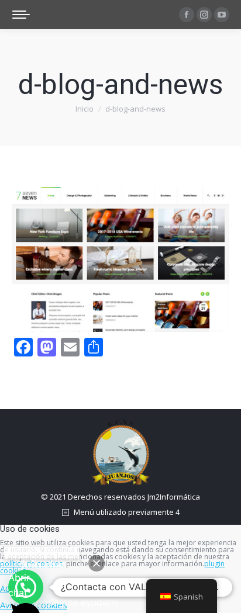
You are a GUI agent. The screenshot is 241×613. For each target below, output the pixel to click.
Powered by (41, 553)
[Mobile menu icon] (21, 14)
